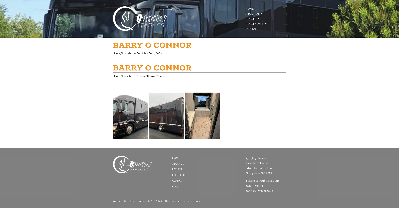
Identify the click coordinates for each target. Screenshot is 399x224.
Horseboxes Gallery (133, 76)
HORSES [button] (251, 19)
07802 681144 (254, 186)
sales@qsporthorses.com (262, 180)
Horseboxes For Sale (134, 53)
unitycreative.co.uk (189, 201)
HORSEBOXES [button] (254, 24)
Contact (178, 180)
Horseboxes (180, 175)
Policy (176, 186)
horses (177, 169)
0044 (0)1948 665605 (259, 191)
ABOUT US (178, 163)
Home (249, 8)
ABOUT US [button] (252, 13)
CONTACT (252, 29)
